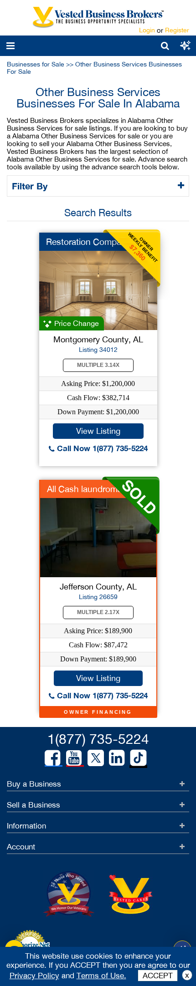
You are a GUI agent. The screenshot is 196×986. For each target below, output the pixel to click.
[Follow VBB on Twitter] (96, 757)
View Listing (98, 431)
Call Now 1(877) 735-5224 (101, 448)
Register (177, 30)
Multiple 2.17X (98, 612)
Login (147, 30)
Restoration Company (88, 242)
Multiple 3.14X (98, 365)
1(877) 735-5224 (98, 739)
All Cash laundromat (86, 489)
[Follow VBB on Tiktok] (138, 758)
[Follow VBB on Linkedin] (116, 758)
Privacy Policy (34, 975)
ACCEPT (158, 975)
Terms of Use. (101, 975)
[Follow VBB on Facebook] (52, 758)
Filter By (31, 185)
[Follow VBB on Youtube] (74, 758)
